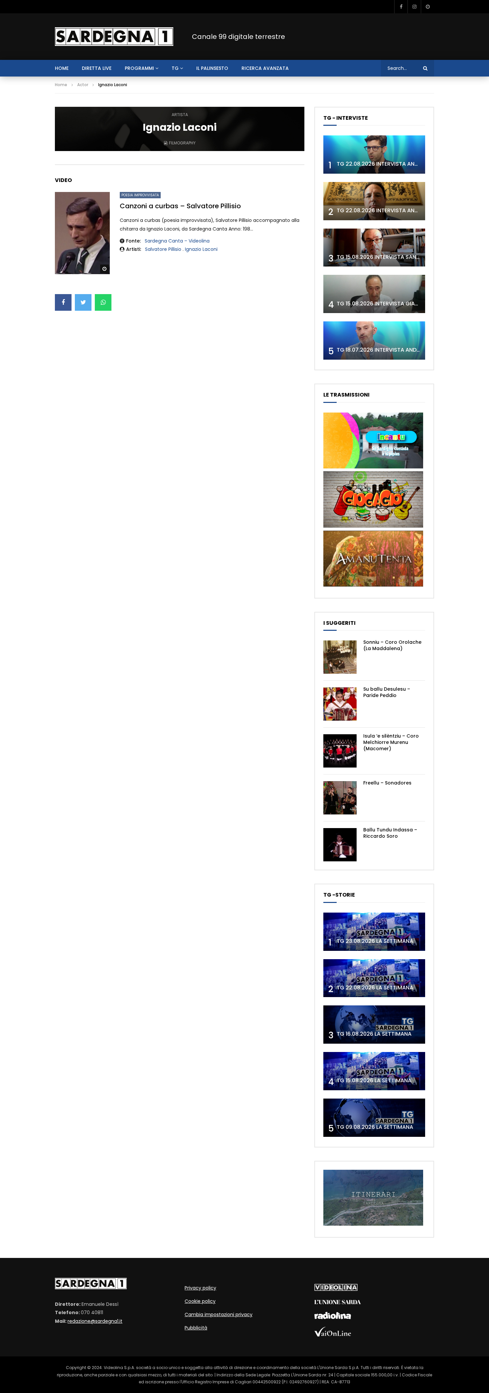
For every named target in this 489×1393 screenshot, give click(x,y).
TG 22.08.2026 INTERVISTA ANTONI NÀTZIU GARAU (402, 210)
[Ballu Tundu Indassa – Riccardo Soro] (340, 844)
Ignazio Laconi (201, 249)
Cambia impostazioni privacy (218, 1314)
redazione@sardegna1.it (95, 1321)
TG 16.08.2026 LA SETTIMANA (374, 1034)
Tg (175, 68)
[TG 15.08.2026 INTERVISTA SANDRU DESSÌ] (374, 248)
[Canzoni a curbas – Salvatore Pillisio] (82, 233)
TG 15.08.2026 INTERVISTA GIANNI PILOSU (390, 303)
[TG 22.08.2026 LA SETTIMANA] (374, 978)
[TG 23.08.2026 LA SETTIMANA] (374, 932)
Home (61, 84)
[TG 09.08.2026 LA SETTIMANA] (374, 1118)
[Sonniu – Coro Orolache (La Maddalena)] (340, 657)
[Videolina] (336, 1289)
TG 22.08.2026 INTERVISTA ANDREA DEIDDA (392, 164)
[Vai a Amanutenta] (373, 585)
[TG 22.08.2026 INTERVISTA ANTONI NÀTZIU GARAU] (374, 201)
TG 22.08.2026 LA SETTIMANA (375, 987)
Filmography (182, 143)
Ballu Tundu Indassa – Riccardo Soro (390, 832)
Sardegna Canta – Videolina (177, 241)
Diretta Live (96, 68)
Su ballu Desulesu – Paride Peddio (386, 692)
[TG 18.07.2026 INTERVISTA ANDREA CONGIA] (374, 340)
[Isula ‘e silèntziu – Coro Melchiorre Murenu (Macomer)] (340, 751)
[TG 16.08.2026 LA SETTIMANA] (374, 1024)
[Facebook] (401, 6)
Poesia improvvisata (140, 195)
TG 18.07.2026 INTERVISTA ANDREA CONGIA (393, 350)
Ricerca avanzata (265, 68)
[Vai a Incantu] (373, 466)
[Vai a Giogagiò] (373, 526)
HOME (62, 68)
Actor (82, 84)
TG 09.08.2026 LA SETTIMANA (375, 1127)
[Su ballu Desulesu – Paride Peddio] (340, 704)
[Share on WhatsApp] (103, 302)
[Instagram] (414, 6)
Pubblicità (196, 1327)
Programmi (139, 68)
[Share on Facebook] (63, 302)
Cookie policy (200, 1301)
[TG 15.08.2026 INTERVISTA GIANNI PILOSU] (374, 294)
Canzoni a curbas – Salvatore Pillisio (180, 206)
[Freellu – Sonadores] (340, 797)
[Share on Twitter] (83, 302)
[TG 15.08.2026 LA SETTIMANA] (374, 1071)
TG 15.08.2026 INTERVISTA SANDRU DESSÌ (390, 257)
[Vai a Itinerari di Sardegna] (373, 1224)
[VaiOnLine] (332, 1334)
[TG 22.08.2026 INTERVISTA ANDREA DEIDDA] (374, 154)
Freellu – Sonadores (387, 783)
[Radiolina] (332, 1317)
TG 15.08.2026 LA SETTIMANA (374, 1080)
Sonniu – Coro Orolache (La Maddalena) (392, 645)
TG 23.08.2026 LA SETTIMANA (375, 941)
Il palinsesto (212, 68)
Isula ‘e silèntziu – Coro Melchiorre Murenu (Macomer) (391, 742)
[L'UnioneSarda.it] (337, 1302)
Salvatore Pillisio (163, 249)
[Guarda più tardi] (427, 6)
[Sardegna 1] (114, 36)
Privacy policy (200, 1288)
